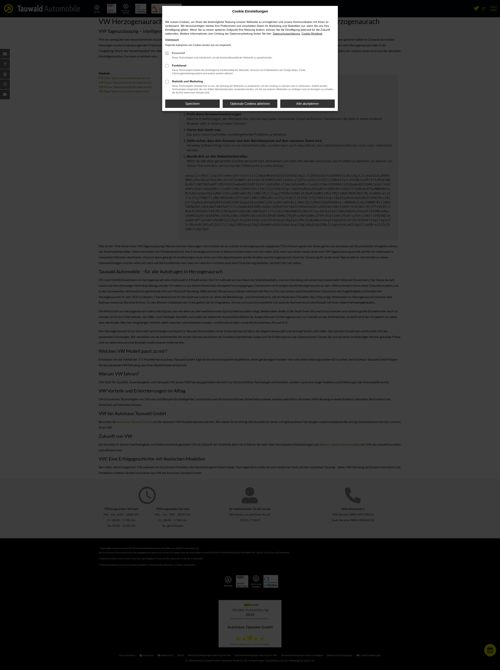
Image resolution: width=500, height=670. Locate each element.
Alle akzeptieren (307, 103)
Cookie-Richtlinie (312, 33)
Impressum (172, 39)
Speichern (192, 103)
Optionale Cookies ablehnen (250, 103)
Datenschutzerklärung (286, 33)
